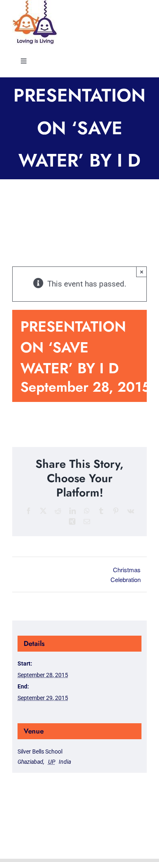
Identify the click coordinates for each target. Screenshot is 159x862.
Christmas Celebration (125, 574)
